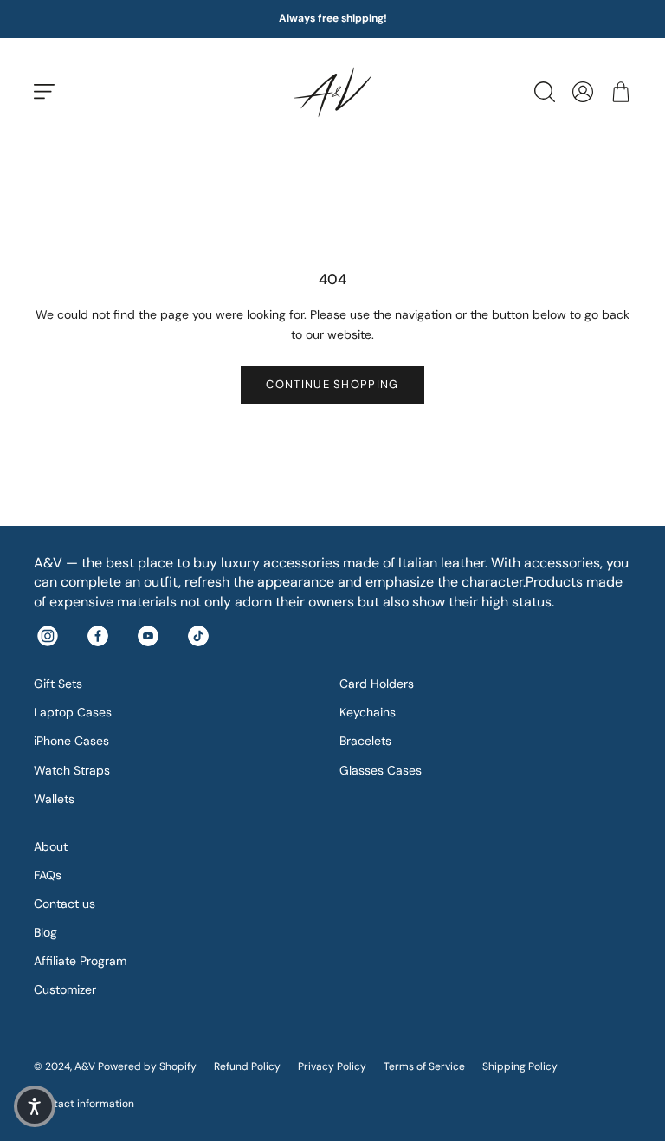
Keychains (367, 712)
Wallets (54, 799)
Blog (45, 932)
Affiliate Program (80, 961)
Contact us (64, 903)
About (51, 846)
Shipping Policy (520, 1066)
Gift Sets (58, 683)
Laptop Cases (73, 712)
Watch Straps (72, 770)
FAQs (47, 875)
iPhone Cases (71, 741)
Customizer (65, 989)
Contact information (84, 1104)
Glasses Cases (380, 770)
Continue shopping (332, 384)
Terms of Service (424, 1066)
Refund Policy (247, 1066)
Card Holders (376, 683)
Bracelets (365, 741)
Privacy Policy (332, 1066)
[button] (34, 1106)
